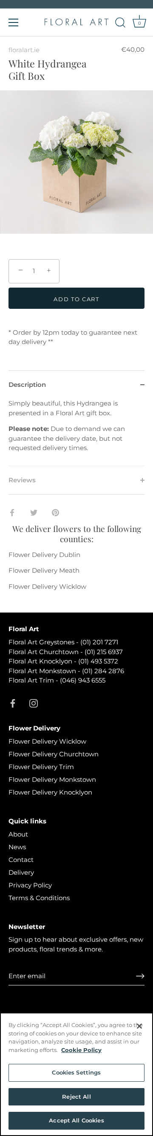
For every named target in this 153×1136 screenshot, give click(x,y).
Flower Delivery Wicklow (47, 586)
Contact (21, 860)
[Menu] (13, 22)
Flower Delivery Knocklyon (50, 792)
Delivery (21, 872)
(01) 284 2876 (103, 671)
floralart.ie (24, 50)
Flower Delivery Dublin (44, 555)
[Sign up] (140, 976)
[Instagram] (33, 703)
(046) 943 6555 (82, 680)
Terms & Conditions (39, 898)
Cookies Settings (76, 1072)
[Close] (139, 1026)
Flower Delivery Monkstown (52, 779)
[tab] (76, 432)
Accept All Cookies (76, 1120)
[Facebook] (12, 703)
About (18, 834)
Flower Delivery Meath (43, 570)
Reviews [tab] (22, 480)
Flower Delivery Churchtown (53, 754)
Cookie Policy (81, 1049)
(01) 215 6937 (104, 652)
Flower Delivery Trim (41, 767)
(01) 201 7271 (99, 642)
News (17, 847)
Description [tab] (27, 385)
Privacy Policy (30, 885)
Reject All (76, 1096)
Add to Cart (76, 299)
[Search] (120, 23)
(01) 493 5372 (98, 661)
